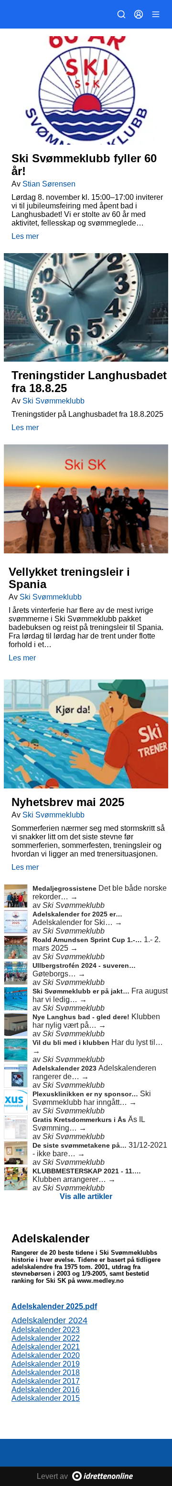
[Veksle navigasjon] (155, 14)
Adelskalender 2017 (45, 1381)
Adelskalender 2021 (45, 1347)
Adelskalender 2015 (45, 1398)
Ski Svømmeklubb (53, 401)
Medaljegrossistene (65, 888)
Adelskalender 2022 (45, 1338)
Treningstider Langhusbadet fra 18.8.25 (89, 381)
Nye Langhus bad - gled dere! (81, 1017)
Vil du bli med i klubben (71, 1042)
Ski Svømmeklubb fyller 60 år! (84, 164)
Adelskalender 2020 (45, 1355)
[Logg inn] (138, 14)
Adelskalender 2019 (45, 1364)
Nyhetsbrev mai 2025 (67, 802)
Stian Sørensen (48, 184)
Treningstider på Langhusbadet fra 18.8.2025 (87, 414)
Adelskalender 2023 (65, 1068)
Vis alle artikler (86, 1196)
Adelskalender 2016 (45, 1390)
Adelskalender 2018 (45, 1372)
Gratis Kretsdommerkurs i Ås (80, 1119)
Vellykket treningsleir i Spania (69, 577)
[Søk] (121, 14)
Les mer (25, 236)
